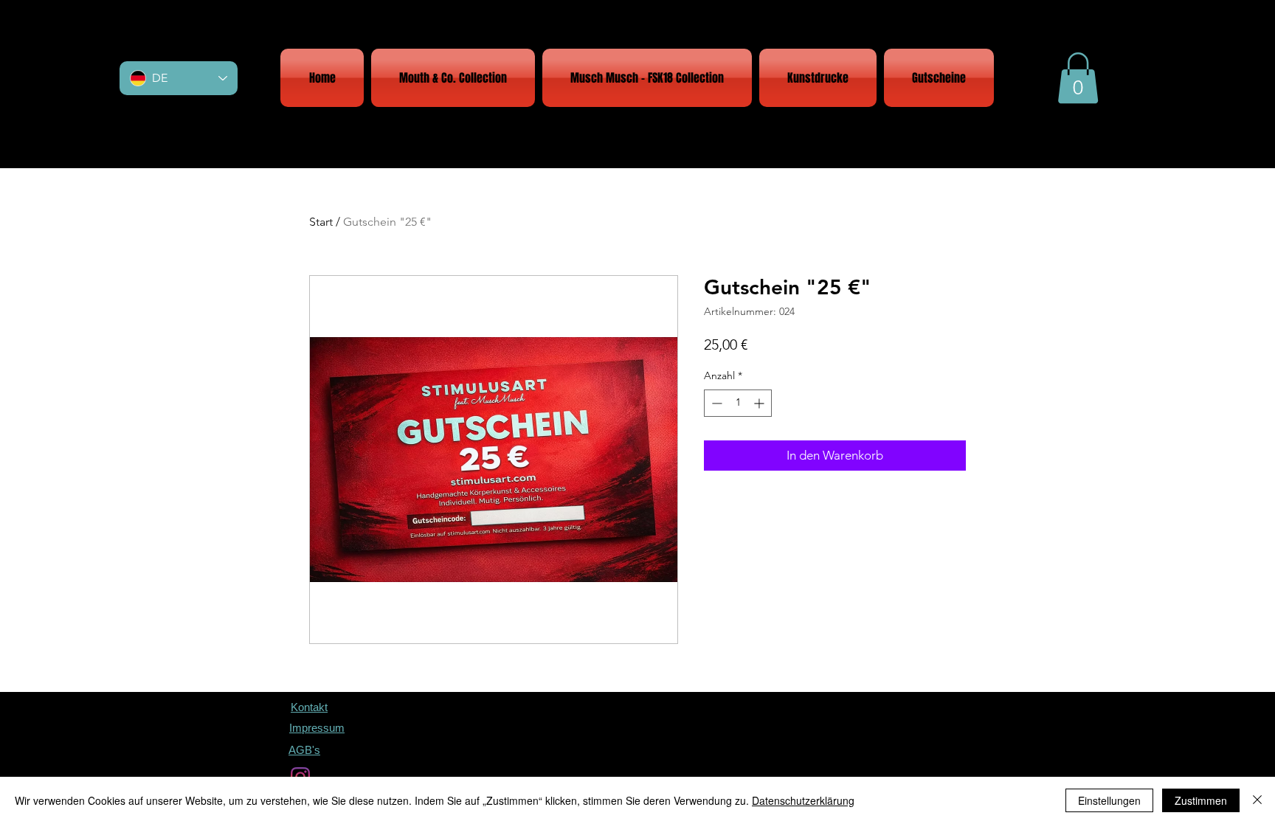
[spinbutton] (738, 403)
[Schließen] (1257, 800)
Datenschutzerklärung (803, 800)
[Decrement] (715, 403)
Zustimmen (1201, 800)
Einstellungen (1109, 800)
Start (321, 222)
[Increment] (760, 403)
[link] (1078, 77)
